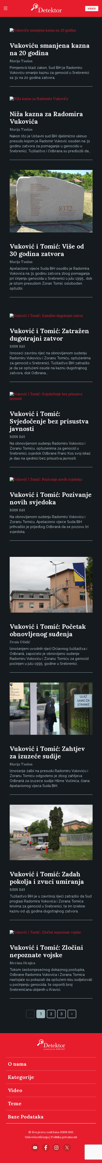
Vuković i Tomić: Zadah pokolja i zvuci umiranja (47, 878)
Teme (15, 1103)
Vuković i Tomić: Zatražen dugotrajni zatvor (49, 334)
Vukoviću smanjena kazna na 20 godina (50, 49)
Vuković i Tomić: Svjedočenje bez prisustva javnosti (49, 421)
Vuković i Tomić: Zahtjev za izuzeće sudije (47, 752)
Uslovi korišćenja (37, 1137)
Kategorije (21, 1077)
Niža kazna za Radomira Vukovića (46, 117)
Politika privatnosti (64, 1137)
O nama (17, 1064)
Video (92, 8)
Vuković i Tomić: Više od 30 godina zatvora (47, 250)
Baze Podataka (26, 1116)
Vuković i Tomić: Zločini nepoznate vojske (46, 951)
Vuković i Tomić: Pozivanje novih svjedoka (51, 498)
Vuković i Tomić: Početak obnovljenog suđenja (48, 630)
